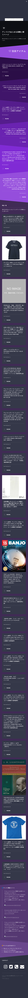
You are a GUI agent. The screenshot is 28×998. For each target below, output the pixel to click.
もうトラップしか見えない (10, 950)
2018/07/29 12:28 (17, 905)
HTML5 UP (7, 978)
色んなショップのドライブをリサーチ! (13, 948)
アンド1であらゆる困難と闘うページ (10, 975)
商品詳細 (7, 75)
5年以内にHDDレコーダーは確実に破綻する (14, 952)
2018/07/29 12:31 (14, 936)
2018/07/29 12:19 (15, 917)
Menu (26, 1)
